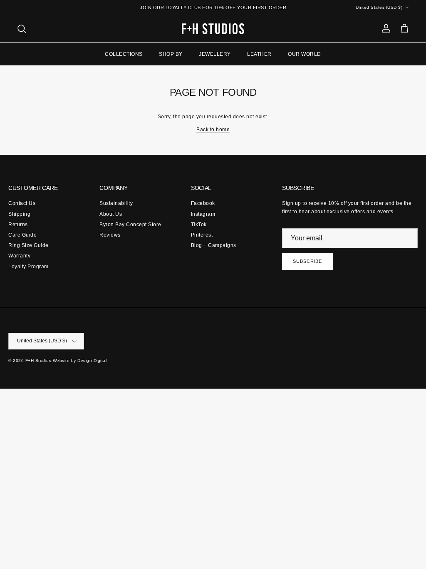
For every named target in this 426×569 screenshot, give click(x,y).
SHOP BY (171, 54)
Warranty (19, 256)
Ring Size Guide (28, 245)
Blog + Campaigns (213, 245)
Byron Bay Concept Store (130, 224)
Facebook (203, 203)
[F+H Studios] (213, 28)
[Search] (22, 29)
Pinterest (202, 235)
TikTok (199, 224)
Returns (18, 224)
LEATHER (259, 54)
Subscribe (307, 261)
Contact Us (21, 203)
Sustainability (116, 203)
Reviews (110, 235)
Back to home (213, 129)
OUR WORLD (304, 54)
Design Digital (91, 360)
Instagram (203, 214)
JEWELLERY (215, 54)
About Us (110, 214)
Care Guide (22, 235)
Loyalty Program (28, 267)
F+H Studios (38, 360)
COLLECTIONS (124, 54)
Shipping (19, 214)
